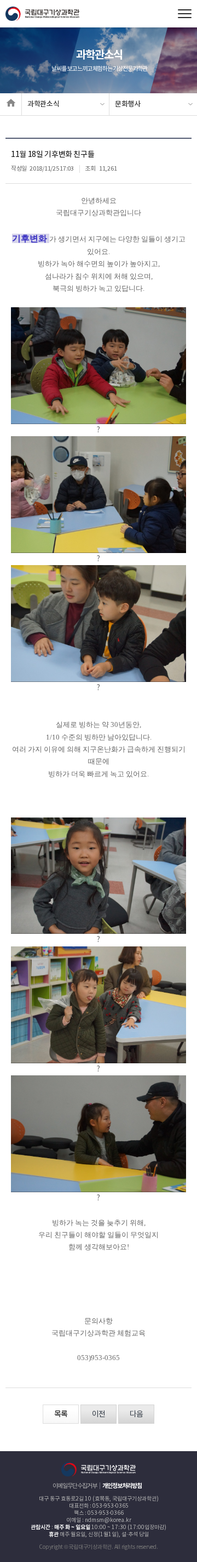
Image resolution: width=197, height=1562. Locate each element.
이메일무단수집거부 (75, 1486)
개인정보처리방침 (122, 1486)
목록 (60, 1414)
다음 (136, 1414)
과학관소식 (43, 104)
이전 (98, 1414)
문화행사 (128, 104)
